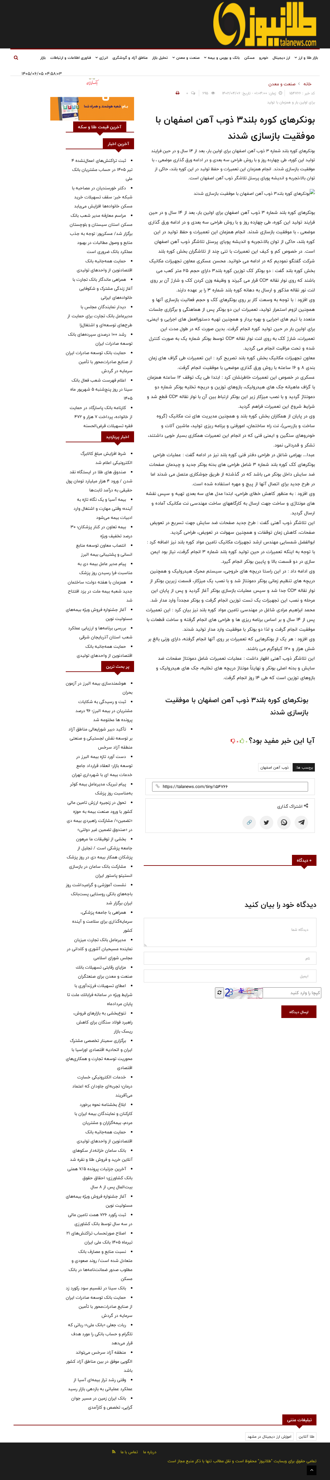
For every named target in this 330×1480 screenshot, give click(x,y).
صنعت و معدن (187, 57)
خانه (308, 84)
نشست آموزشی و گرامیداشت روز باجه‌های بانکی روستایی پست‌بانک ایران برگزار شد (99, 894)
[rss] (113, 1452)
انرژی (103, 57)
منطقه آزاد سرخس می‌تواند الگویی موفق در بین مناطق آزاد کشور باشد (99, 1361)
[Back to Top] (311, 1470)
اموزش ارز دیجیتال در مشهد (269, 1436)
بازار (43, 57)
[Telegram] (301, 822)
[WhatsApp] (284, 822)
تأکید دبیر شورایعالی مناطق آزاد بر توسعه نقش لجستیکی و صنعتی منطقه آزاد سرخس (100, 738)
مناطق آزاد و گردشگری (130, 57)
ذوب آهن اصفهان (274, 767)
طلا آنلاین (306, 1436)
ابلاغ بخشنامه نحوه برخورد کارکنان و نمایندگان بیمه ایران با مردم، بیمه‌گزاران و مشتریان (103, 1114)
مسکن (249, 57)
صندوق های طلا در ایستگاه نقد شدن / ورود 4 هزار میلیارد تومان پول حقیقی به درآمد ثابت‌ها (99, 481)
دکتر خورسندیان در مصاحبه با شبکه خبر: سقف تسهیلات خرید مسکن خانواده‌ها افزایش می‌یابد (102, 197)
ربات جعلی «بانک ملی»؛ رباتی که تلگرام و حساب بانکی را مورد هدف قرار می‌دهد (100, 1334)
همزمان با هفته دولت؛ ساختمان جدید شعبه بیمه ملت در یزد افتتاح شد (100, 591)
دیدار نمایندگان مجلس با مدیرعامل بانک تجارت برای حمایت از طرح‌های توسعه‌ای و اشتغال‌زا (99, 316)
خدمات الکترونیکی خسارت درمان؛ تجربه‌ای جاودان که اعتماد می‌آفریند (102, 1086)
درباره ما (149, 1452)
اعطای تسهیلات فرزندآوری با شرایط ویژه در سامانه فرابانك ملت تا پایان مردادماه (99, 995)
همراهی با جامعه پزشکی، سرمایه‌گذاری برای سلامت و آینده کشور (102, 921)
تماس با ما (129, 1452)
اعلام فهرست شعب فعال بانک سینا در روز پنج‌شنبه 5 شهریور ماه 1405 (101, 389)
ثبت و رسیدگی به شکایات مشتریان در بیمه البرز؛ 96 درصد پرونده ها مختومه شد (103, 711)
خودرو (263, 57)
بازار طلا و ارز (307, 57)
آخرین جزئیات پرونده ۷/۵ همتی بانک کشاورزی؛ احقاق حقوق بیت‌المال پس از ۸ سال (99, 1178)
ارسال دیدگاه (298, 1012)
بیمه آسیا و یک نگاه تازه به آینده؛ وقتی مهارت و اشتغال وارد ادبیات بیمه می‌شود (102, 508)
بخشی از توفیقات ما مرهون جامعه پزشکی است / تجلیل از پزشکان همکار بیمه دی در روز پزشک (99, 848)
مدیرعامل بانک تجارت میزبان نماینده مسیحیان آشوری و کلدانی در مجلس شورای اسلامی (99, 949)
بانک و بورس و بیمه (223, 57)
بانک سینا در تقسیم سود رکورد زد (96, 1288)
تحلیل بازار (160, 57)
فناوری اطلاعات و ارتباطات (70, 57)
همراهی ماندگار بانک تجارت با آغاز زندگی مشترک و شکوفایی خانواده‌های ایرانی (102, 288)
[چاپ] (176, 93)
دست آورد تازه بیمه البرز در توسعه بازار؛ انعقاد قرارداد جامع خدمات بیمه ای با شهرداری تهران (102, 766)
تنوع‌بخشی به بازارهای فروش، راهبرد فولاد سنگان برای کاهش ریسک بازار (102, 1022)
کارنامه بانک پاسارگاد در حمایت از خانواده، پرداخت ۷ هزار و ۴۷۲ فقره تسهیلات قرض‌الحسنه (101, 417)
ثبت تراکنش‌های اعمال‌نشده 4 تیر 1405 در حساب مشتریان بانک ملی (102, 170)
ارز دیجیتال (281, 57)
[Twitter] (266, 822)
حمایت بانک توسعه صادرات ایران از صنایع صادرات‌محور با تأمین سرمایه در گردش (99, 362)
